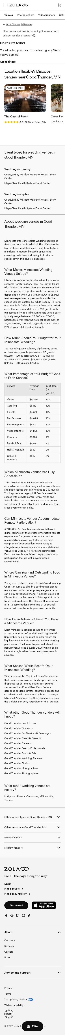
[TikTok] (29, 916)
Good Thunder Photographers (21, 773)
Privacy (8, 988)
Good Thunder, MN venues (19, 24)
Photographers (25, 14)
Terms (7, 993)
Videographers (46, 14)
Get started (16, 905)
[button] (43, 87)
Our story (9, 940)
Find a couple (12, 888)
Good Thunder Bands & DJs (20, 753)
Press (7, 957)
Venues (8, 14)
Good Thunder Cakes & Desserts (22, 738)
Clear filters (8, 61)
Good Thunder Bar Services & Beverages (27, 733)
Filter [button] (35, 1026)
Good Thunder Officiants (18, 728)
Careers (8, 951)
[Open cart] (59, 5)
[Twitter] (18, 916)
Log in (7, 883)
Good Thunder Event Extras (20, 723)
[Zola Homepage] (18, 5)
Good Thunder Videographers (21, 768)
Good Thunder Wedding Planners (23, 758)
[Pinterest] (12, 916)
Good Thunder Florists (17, 763)
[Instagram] (23, 916)
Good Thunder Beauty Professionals (24, 748)
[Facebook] (6, 916)
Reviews (9, 946)
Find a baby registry (15, 893)
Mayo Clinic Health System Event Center (27, 183)
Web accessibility (13, 1005)
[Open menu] (6, 5)
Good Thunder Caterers (17, 743)
